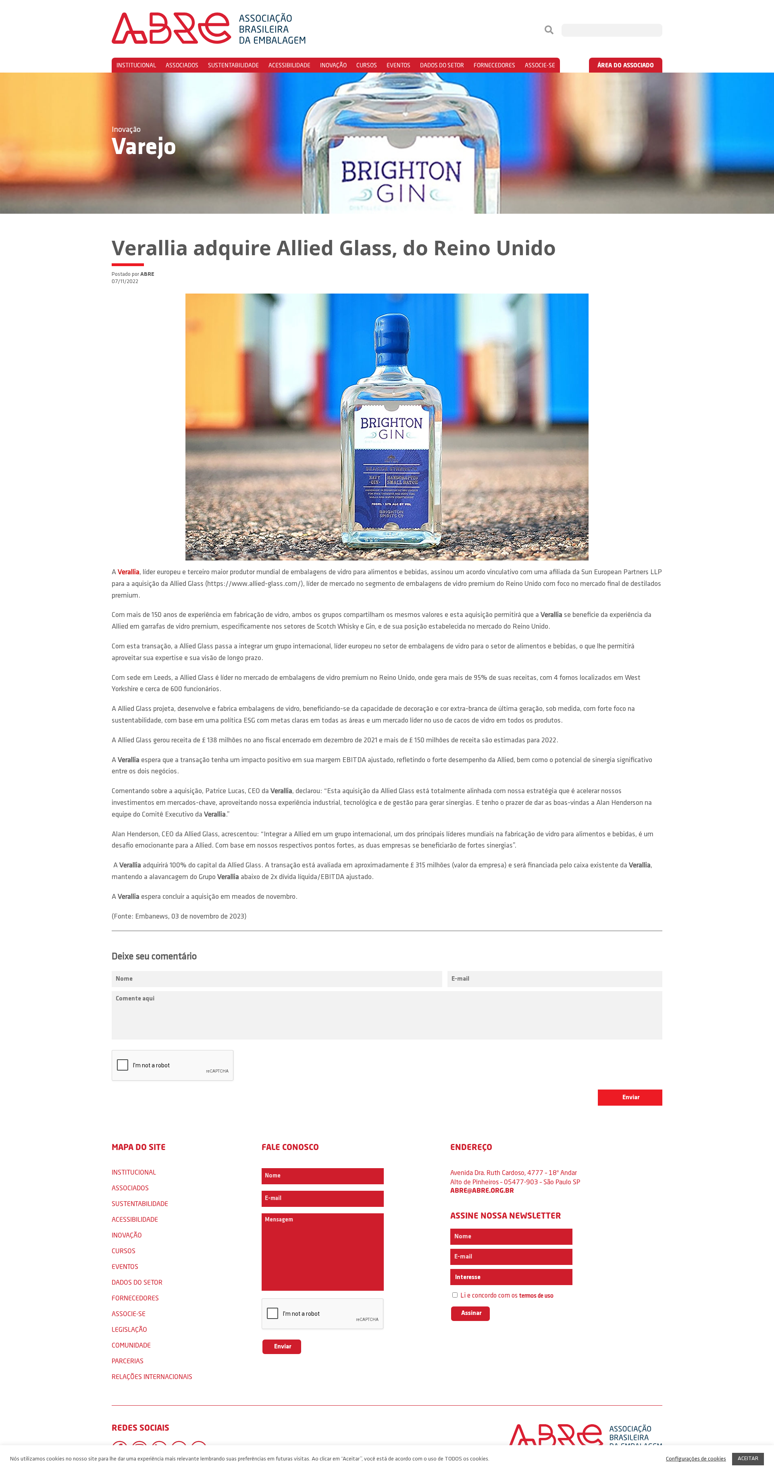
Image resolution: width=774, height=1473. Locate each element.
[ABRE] (233, 30)
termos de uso (536, 1296)
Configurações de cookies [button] (696, 1459)
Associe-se (540, 65)
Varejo (144, 148)
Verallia (128, 572)
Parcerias (128, 1361)
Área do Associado (625, 65)
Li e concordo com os (506, 1295)
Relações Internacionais (152, 1376)
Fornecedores (494, 65)
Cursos (366, 65)
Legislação (129, 1329)
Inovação (333, 65)
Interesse (467, 1277)
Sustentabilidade (233, 65)
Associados (182, 65)
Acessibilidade (289, 65)
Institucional (136, 65)
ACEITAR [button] (748, 1459)
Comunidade (131, 1345)
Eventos (398, 65)
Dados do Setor (442, 65)
